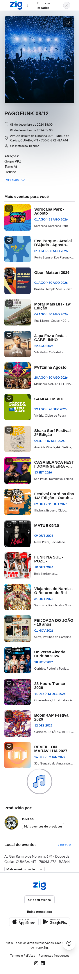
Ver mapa (64, 844)
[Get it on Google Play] (55, 922)
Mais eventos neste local (24, 869)
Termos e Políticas (22, 955)
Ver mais (12, 180)
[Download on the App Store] (24, 922)
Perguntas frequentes (54, 955)
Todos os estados (43, 5)
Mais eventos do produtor (43, 826)
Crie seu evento (39, 900)
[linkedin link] (43, 963)
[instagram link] (36, 963)
